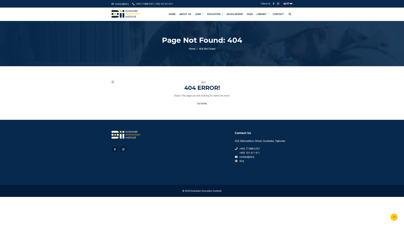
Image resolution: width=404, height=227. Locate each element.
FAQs (250, 14)
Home (172, 14)
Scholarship (235, 14)
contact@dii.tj (122, 4)
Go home (202, 103)
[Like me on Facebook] (274, 4)
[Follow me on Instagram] (278, 4)
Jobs (198, 14)
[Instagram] (123, 149)
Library (262, 14)
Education (213, 14)
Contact (278, 14)
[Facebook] (115, 149)
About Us (185, 14)
